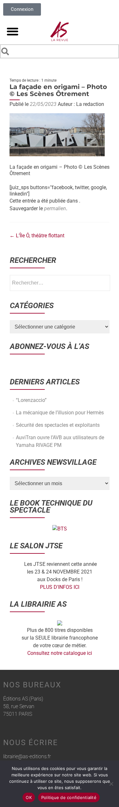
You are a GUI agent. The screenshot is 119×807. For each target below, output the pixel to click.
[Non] (111, 784)
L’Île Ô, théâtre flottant (37, 236)
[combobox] (59, 51)
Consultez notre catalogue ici (59, 653)
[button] (12, 31)
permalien (55, 208)
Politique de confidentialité (68, 797)
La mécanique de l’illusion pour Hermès (60, 413)
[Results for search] (59, 59)
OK (29, 797)
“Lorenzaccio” (31, 400)
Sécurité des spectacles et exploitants (58, 425)
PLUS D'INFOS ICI (59, 587)
